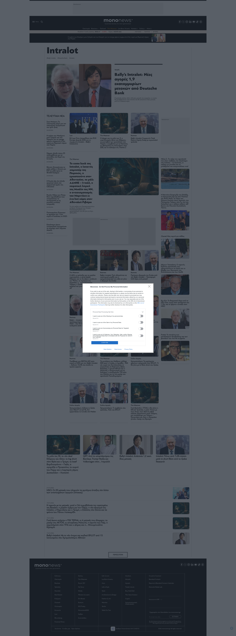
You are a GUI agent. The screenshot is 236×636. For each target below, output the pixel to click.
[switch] (140, 316)
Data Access (118, 349)
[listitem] (118, 312)
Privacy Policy (128, 349)
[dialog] (118, 318)
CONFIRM (104, 342)
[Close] (150, 287)
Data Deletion (108, 349)
